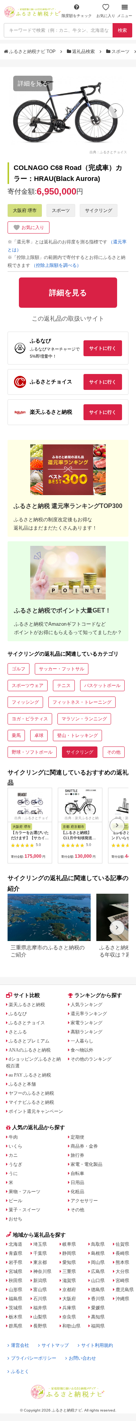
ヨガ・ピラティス (30, 718)
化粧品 (77, 1191)
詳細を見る (33, 83)
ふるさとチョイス (27, 1023)
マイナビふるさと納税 (31, 1102)
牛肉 (13, 1137)
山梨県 (40, 1317)
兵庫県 (69, 1308)
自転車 (77, 1173)
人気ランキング (86, 1004)
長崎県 (122, 1253)
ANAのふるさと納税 (30, 1050)
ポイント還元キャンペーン (36, 1111)
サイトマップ (55, 1345)
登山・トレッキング (77, 735)
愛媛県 (98, 1308)
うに (13, 1173)
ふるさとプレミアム (29, 1041)
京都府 (69, 1289)
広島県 (98, 1271)
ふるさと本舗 (22, 1084)
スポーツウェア (27, 685)
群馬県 (15, 1326)
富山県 (40, 1289)
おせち (15, 1219)
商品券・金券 (84, 1146)
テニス (64, 685)
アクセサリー (84, 1200)
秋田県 (15, 1280)
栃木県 (15, 1317)
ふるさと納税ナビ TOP (32, 51)
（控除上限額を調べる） (56, 265)
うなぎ (15, 1164)
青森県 (15, 1253)
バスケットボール (102, 685)
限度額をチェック (77, 16)
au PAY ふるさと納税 (30, 1075)
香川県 (98, 1298)
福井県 (40, 1308)
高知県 (98, 1317)
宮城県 (15, 1271)
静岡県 (69, 1253)
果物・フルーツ (24, 1191)
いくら (15, 1146)
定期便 (77, 1137)
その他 (114, 752)
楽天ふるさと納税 (27, 1004)
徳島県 (98, 1289)
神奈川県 (42, 1271)
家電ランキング (86, 1023)
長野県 (40, 1326)
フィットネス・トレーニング (82, 702)
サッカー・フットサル (61, 669)
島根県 (98, 1253)
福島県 (15, 1298)
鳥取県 (98, 1244)
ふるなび (18, 1013)
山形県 (15, 1289)
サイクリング (98, 210)
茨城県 (15, 1308)
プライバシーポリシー (33, 1358)
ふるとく (20, 1371)
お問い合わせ (82, 1358)
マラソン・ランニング (84, 718)
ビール (15, 1200)
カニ (13, 1155)
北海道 (15, 1244)
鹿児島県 (125, 1289)
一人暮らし (82, 1041)
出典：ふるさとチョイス (108, 152)
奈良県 (69, 1317)
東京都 (40, 1262)
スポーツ (120, 51)
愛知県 (69, 1262)
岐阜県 (69, 1244)
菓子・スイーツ (24, 1210)
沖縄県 (122, 1298)
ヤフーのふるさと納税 (31, 1093)
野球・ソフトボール (32, 752)
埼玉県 (40, 1244)
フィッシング (25, 702)
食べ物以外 (82, 1050)
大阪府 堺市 (25, 210)
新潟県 (40, 1280)
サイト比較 (27, 995)
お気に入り (105, 16)
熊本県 (122, 1262)
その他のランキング (91, 1059)
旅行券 (77, 1155)
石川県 (40, 1298)
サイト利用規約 (97, 1345)
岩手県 (15, 1262)
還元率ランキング (89, 1013)
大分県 (122, 1271)
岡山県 (98, 1262)
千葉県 (40, 1253)
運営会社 (20, 1345)
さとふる (18, 1032)
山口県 (98, 1280)
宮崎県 (122, 1280)
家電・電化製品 (86, 1164)
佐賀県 (122, 1244)
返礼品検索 (83, 51)
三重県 (69, 1271)
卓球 (38, 735)
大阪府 (69, 1298)
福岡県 (98, 1326)
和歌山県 (71, 1326)
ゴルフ (18, 669)
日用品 (77, 1182)
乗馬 (16, 735)
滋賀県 (69, 1280)
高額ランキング (86, 1032)
